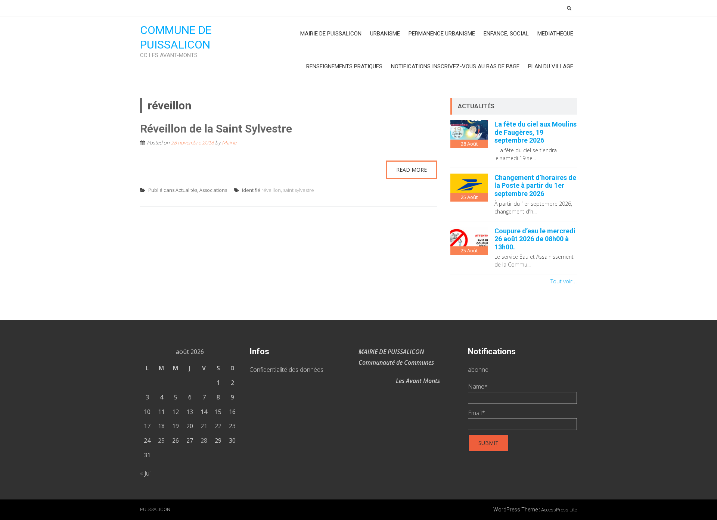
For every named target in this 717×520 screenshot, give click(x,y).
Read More (411, 169)
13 (189, 412)
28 (204, 440)
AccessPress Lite (559, 510)
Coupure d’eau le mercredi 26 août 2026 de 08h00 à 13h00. (534, 239)
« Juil (146, 473)
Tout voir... (563, 281)
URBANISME (385, 33)
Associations (213, 190)
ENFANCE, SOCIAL (506, 33)
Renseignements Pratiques (344, 66)
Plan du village (550, 66)
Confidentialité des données (286, 369)
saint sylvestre (298, 190)
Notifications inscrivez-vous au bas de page (455, 66)
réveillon (271, 190)
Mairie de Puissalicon (330, 33)
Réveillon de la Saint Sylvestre (216, 128)
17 (147, 426)
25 (161, 440)
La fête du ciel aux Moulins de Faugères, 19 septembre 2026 (535, 132)
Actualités (186, 190)
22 (218, 426)
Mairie (229, 142)
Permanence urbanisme (442, 33)
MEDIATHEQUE (555, 33)
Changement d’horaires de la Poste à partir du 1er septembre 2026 (535, 185)
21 (204, 426)
